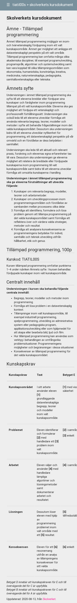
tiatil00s (19, 4)
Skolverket (49, 599)
